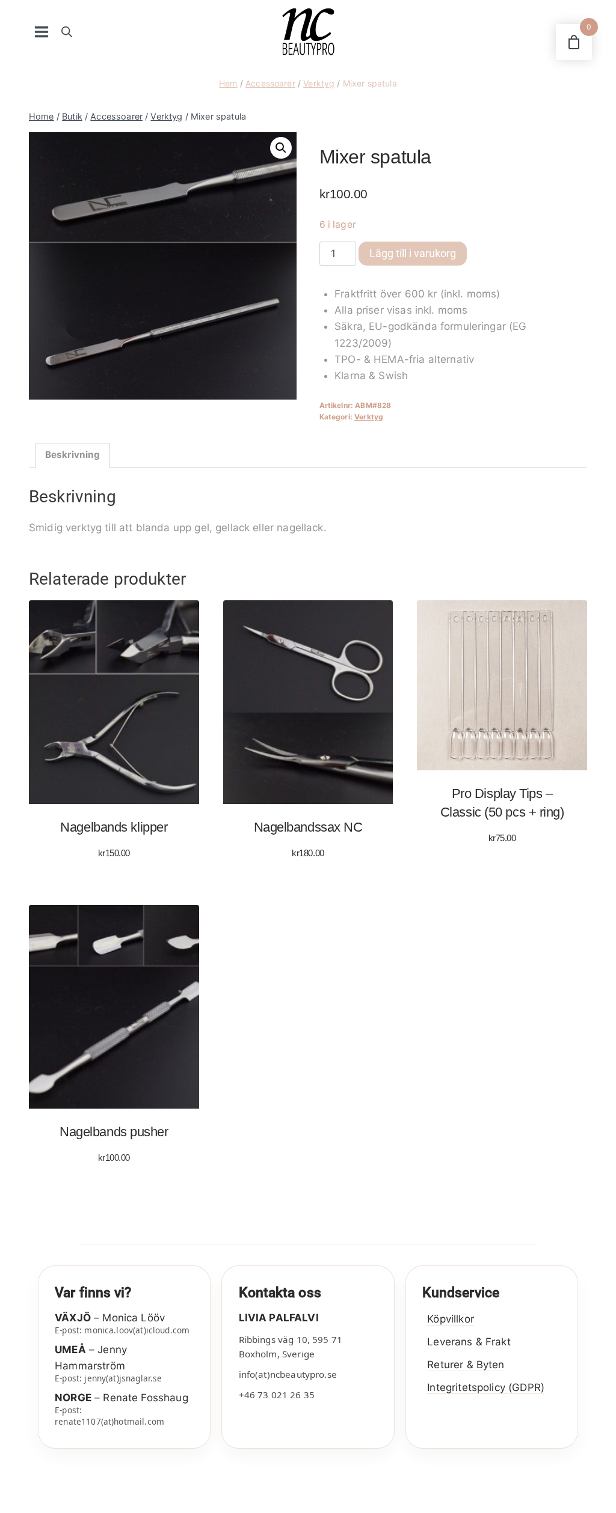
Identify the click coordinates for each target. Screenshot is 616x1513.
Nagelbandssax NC (308, 827)
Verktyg (318, 83)
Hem (228, 83)
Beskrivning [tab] (72, 454)
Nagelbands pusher (114, 1131)
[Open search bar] (67, 31)
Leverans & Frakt (468, 1342)
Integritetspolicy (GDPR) (485, 1387)
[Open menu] (42, 31)
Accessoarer (270, 83)
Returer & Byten (465, 1365)
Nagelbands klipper (113, 827)
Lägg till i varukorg (412, 253)
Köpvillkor (450, 1319)
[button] (281, 148)
